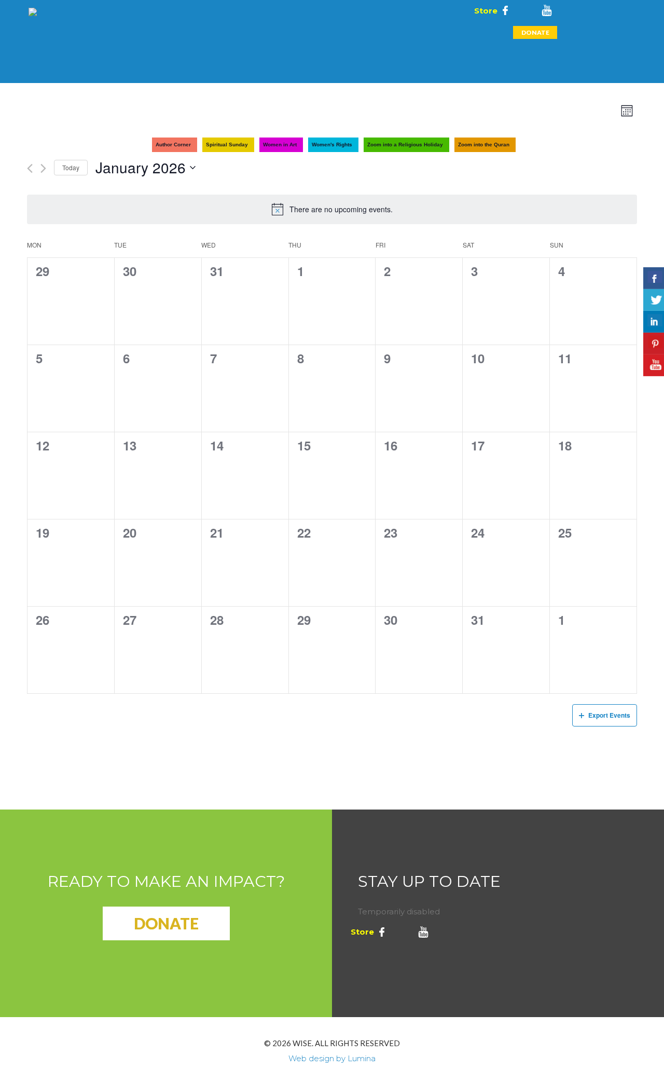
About (86, 32)
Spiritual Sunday (227, 144)
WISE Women (451, 32)
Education (191, 32)
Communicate (383, 32)
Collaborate (313, 32)
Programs (134, 32)
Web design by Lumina (332, 1058)
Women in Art (280, 144)
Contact (275, 60)
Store (484, 11)
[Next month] (43, 168)
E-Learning (249, 32)
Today (70, 167)
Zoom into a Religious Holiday (405, 144)
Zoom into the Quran (483, 144)
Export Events (609, 715)
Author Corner (173, 144)
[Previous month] (30, 168)
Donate (535, 32)
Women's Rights (332, 144)
